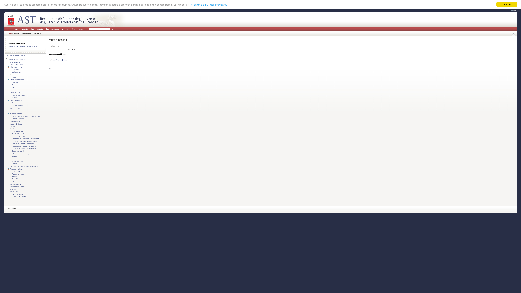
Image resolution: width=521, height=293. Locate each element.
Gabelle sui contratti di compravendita (24, 141)
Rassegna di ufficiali (18, 95)
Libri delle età (16, 72)
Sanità (14, 111)
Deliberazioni (16, 171)
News (74, 29)
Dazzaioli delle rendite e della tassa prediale (24, 166)
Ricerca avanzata (52, 29)
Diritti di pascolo (15, 121)
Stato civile (13, 189)
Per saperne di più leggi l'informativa (208, 4)
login (514, 10)
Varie (13, 89)
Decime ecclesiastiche (17, 186)
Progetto (24, 29)
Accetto (507, 4)
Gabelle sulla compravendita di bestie (24, 148)
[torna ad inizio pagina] (50, 69)
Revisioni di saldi (17, 161)
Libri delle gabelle (17, 131)
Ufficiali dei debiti (17, 105)
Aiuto (81, 29)
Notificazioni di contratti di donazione (24, 146)
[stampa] (513, 34)
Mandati (14, 164)
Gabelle (12, 129)
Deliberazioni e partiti (16, 64)
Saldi (13, 87)
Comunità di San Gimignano (17, 59)
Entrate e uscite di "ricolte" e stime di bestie (26, 116)
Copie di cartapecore (19, 196)
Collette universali (15, 184)
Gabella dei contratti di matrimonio (23, 143)
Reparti (14, 97)
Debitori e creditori (16, 100)
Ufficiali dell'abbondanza (17, 80)
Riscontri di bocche (18, 174)
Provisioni (15, 82)
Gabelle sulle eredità (18, 136)
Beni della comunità (16, 113)
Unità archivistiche (60, 60)
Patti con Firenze (17, 194)
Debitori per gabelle (18, 151)
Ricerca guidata (36, 29)
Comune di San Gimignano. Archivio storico (22, 46)
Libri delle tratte (17, 69)
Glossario (65, 29)
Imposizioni (13, 126)
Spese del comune (18, 103)
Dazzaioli (15, 179)
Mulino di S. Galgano (16, 124)
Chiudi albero (9, 55)
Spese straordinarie (16, 108)
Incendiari (13, 77)
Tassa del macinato (16, 169)
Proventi (14, 156)
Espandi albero (20, 55)
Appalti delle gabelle (18, 134)
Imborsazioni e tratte (16, 67)
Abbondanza (16, 85)
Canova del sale (15, 92)
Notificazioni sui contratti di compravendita (25, 139)
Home (16, 29)
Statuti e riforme (15, 62)
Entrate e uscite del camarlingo (20, 154)
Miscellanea (14, 191)
